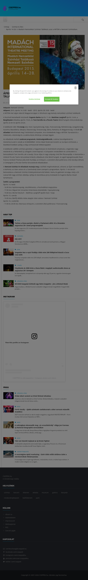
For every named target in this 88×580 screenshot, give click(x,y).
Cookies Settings (34, 99)
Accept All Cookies (51, 99)
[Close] (75, 88)
